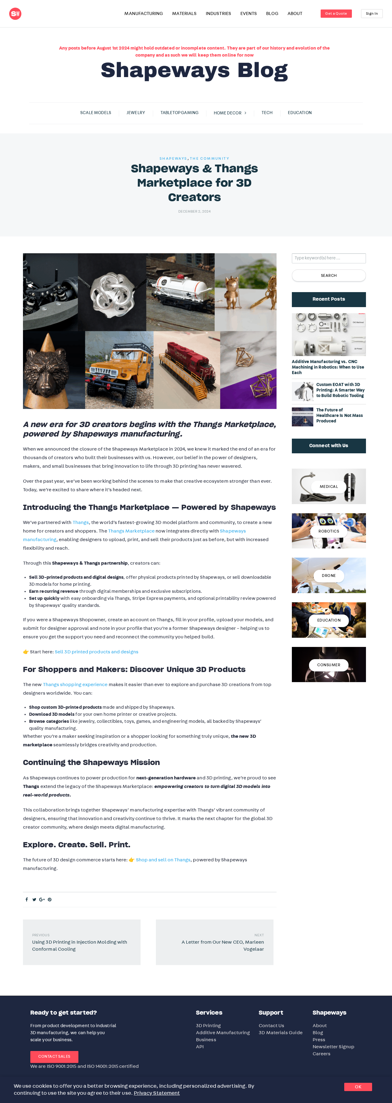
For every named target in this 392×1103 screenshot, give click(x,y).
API (200, 1046)
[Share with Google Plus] (42, 900)
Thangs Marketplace (131, 531)
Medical (329, 487)
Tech (267, 113)
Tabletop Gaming (179, 113)
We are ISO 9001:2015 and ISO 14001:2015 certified (84, 1066)
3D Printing (208, 1025)
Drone (329, 576)
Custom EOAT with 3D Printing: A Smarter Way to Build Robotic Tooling (340, 390)
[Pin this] (50, 900)
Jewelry (135, 113)
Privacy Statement (157, 1093)
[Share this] (27, 900)
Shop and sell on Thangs (163, 859)
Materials (184, 13)
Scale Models (95, 113)
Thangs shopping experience (75, 684)
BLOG (272, 13)
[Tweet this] (34, 900)
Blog (318, 1032)
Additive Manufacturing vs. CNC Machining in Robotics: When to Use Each (328, 367)
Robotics (328, 531)
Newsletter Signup (333, 1046)
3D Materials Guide (280, 1032)
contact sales (54, 1057)
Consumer (328, 665)
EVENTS (248, 13)
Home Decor (228, 113)
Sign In (372, 13)
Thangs (81, 522)
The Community (209, 158)
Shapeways (173, 158)
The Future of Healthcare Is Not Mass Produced (339, 415)
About (320, 1025)
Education (300, 113)
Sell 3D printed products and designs (96, 651)
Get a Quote (336, 13)
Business (206, 1039)
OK (358, 1087)
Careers (322, 1053)
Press (319, 1039)
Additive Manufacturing (223, 1032)
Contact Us (271, 1025)
